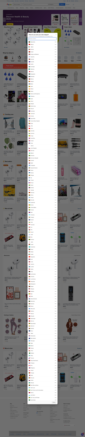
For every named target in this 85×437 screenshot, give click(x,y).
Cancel (54, 402)
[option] (42, 42)
